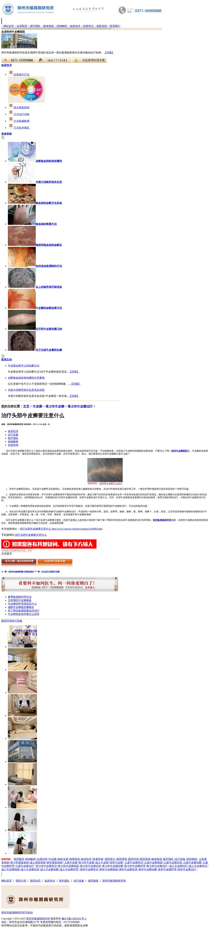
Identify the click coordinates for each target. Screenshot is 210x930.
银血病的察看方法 (46, 224)
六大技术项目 (21, 127)
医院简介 (110, 859)
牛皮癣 (37, 406)
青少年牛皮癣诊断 (112, 866)
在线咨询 (13, 445)
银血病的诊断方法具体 (49, 203)
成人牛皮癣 (102, 862)
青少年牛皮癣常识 (46, 866)
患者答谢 (98, 859)
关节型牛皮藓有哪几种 (49, 328)
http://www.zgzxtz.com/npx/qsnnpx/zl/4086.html (77, 528)
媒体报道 (47, 26)
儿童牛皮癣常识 (134, 862)
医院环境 (6, 620)
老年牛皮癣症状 (128, 869)
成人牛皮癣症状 (30, 869)
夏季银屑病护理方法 (20, 596)
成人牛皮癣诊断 (49, 869)
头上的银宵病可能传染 (49, 287)
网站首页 (7, 26)
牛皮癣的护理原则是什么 (22, 603)
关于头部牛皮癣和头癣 (49, 349)
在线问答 (42, 859)
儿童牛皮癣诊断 (192, 862)
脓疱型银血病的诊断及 (49, 245)
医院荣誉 (122, 859)
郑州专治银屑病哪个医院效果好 (21, 571)
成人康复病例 (38, 862)
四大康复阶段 (21, 107)
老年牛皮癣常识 (89, 869)
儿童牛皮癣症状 (173, 862)
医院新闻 (145, 859)
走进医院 (21, 26)
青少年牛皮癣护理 (134, 866)
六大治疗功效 (21, 114)
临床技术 (74, 26)
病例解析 (60, 26)
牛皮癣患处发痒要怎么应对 (23, 614)
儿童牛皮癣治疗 (25, 866)
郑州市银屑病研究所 (114, 880)
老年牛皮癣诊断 (148, 869)
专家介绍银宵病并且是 (49, 182)
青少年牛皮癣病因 (68, 866)
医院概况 (19, 859)
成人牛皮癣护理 (69, 869)
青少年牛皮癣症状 (90, 866)
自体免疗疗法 (21, 74)
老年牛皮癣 (116, 862)
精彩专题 (63, 859)
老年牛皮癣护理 (167, 869)
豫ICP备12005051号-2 (74, 918)
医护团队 (34, 26)
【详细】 (109, 52)
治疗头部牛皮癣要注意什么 (35, 528)
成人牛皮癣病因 (10, 869)
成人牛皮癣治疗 (178, 866)
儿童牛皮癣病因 (153, 862)
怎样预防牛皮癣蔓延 (20, 600)
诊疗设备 (13, 434)
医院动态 (35, 880)
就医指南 (100, 26)
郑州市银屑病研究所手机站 (17, 912)
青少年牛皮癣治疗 (80, 406)
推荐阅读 (74, 859)
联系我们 (114, 26)
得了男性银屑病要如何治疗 (23, 610)
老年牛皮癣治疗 (187, 869)
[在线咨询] (18, 62)
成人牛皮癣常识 (198, 866)
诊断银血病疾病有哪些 (49, 161)
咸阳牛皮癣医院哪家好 (21, 607)
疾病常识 (87, 26)
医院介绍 (21, 880)
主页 (26, 406)
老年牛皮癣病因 (109, 869)
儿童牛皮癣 (70, 862)
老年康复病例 (55, 862)
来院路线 (192, 859)
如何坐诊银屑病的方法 (49, 266)
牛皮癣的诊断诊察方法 (49, 308)
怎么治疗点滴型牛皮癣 (51, 571)
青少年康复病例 (19, 862)
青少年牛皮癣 (55, 406)
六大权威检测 (21, 121)
